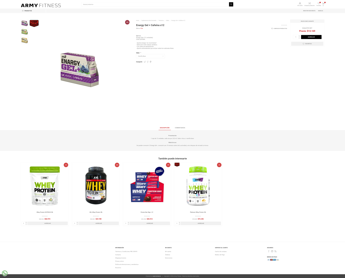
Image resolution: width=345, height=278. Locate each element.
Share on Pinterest (151, 62)
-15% (168, 165)
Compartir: (139, 62)
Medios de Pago (220, 255)
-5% (219, 165)
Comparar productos (309, 5)
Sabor (138, 53)
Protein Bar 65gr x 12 (147, 212)
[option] (24, 23)
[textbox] (155, 4)
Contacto (118, 255)
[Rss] (275, 251)
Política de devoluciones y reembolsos (127, 264)
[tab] (165, 128)
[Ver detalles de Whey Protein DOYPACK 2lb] (45, 186)
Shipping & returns (120, 258)
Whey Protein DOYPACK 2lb (45, 212)
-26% (117, 165)
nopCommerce (157, 276)
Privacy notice (119, 261)
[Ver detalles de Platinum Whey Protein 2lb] (198, 186)
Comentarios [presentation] (180, 128)
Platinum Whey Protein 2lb (198, 212)
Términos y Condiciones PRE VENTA (126, 251)
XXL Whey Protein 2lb (95, 212)
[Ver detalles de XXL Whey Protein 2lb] (96, 186)
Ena (142, 28)
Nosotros (118, 267)
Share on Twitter (145, 62)
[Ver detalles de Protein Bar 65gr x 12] (147, 186)
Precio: (302, 31)
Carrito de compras (221, 251)
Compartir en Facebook (148, 62)
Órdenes (167, 255)
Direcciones (168, 258)
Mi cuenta (300, 5)
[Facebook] (268, 251)
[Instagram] (272, 251)
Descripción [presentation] (165, 128)
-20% (127, 22)
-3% (66, 165)
